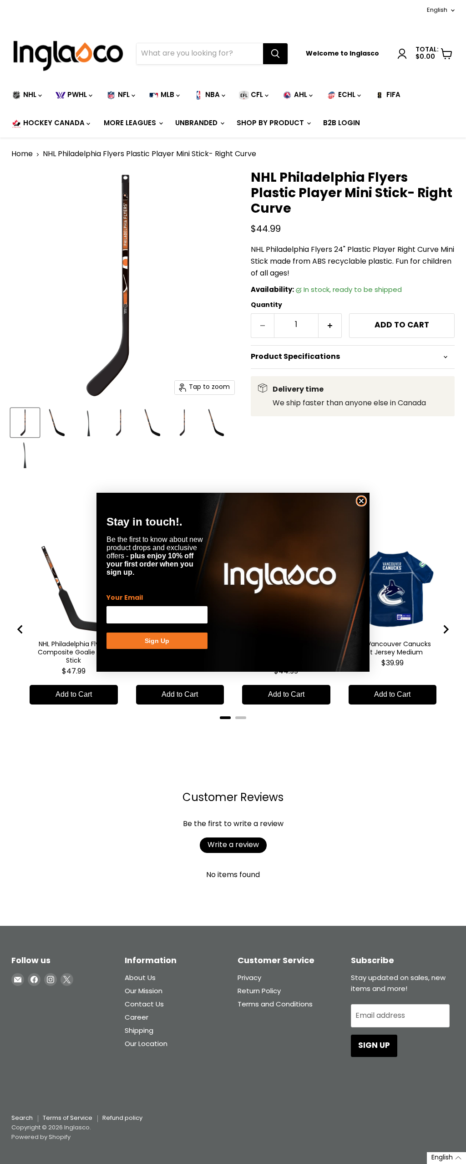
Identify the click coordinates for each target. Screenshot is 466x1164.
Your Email (124, 597)
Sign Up (157, 640)
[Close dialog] (361, 500)
